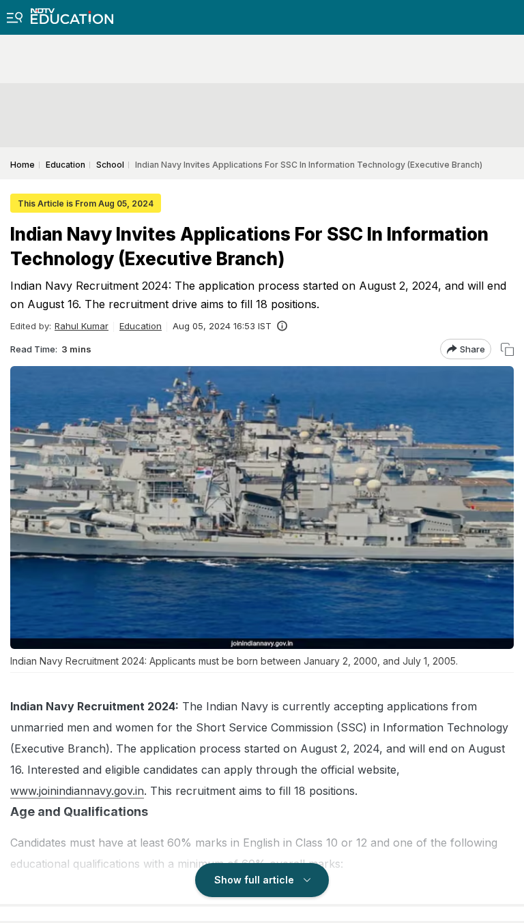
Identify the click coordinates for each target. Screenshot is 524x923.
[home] (72, 12)
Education (140, 325)
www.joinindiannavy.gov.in (77, 791)
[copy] (507, 349)
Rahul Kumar (81, 325)
